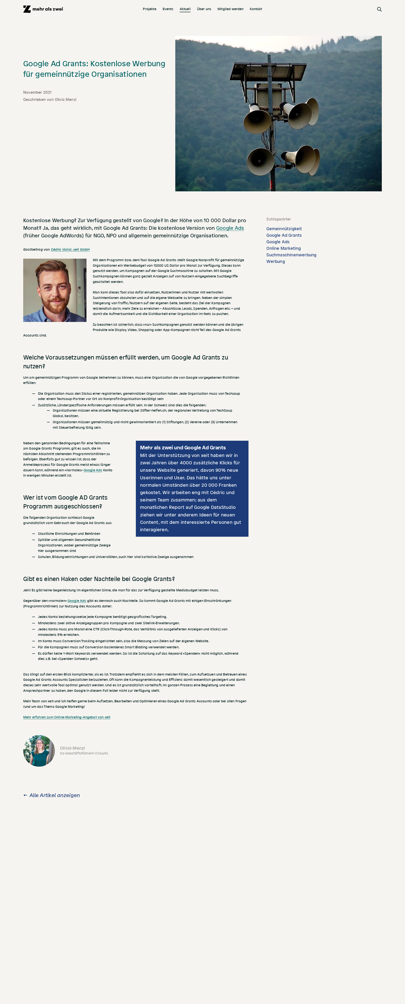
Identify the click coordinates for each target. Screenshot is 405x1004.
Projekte (149, 9)
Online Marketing (283, 248)
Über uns (204, 9)
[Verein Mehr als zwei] (43, 9)
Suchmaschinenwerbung (291, 255)
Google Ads (230, 228)
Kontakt (256, 9)
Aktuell (185, 9)
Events (168, 9)
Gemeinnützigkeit (284, 229)
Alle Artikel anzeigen (55, 795)
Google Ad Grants (284, 235)
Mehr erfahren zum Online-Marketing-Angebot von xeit (66, 717)
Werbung (275, 261)
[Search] (379, 9)
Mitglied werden (230, 9)
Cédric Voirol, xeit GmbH (70, 249)
